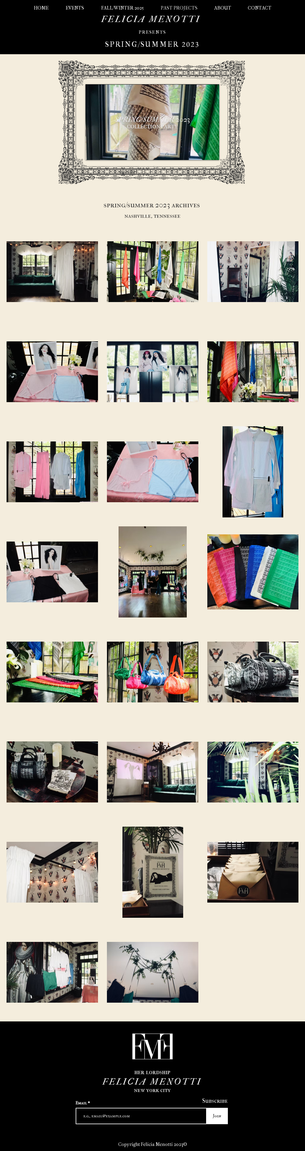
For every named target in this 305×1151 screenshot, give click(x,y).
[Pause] (93, 152)
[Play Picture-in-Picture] (201, 152)
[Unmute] (103, 152)
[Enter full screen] (211, 152)
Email (82, 1103)
